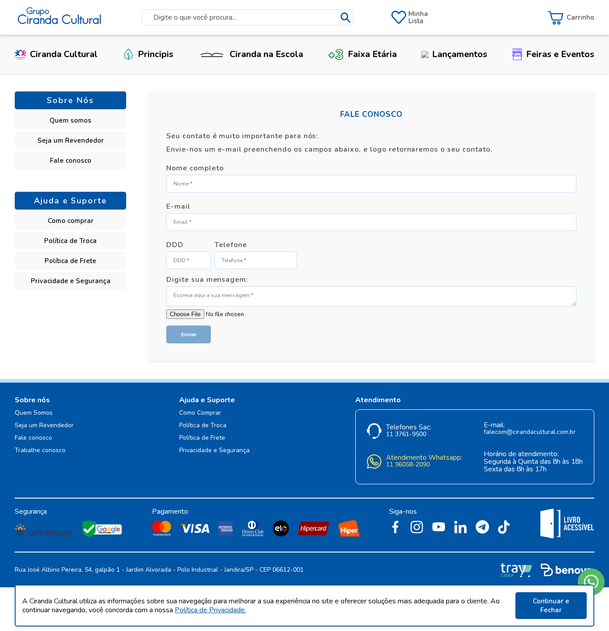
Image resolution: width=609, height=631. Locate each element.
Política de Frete (70, 260)
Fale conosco (70, 160)
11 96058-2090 (408, 465)
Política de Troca (70, 240)
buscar (345, 17)
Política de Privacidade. (210, 610)
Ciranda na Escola (266, 54)
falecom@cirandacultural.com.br (530, 432)
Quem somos (70, 120)
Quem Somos (34, 413)
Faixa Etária (372, 54)
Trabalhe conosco (40, 450)
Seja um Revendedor (70, 140)
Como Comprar (200, 413)
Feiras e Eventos (560, 54)
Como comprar (71, 220)
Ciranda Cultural (64, 54)
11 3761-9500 (406, 434)
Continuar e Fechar (551, 606)
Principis (155, 54)
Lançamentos (459, 54)
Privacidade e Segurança (71, 280)
